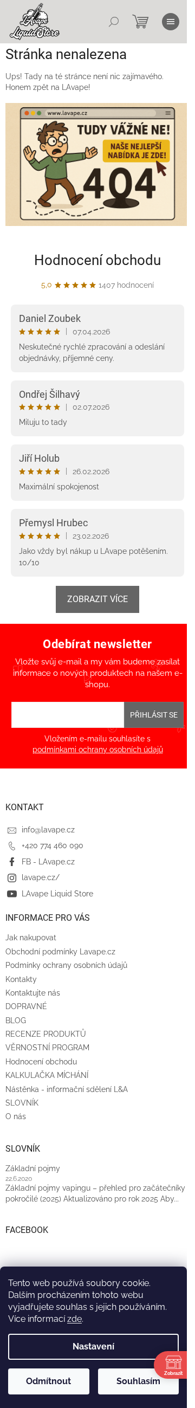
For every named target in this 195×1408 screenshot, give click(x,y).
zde (74, 1319)
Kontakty (21, 979)
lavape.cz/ (41, 877)
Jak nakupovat (30, 937)
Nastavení (93, 1346)
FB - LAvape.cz (48, 861)
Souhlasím (138, 1381)
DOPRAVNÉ (26, 1006)
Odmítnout (48, 1381)
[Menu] (170, 22)
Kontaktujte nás (32, 993)
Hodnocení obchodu (97, 260)
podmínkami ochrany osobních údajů (97, 749)
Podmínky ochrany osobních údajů (66, 965)
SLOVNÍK (21, 1103)
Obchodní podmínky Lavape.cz (60, 951)
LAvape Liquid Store (57, 893)
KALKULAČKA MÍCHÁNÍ (46, 1075)
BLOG (15, 1020)
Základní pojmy (32, 1168)
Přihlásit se (154, 715)
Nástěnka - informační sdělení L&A (66, 1089)
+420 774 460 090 (52, 845)
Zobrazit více (97, 599)
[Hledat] (114, 22)
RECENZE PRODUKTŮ (45, 1034)
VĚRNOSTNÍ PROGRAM (47, 1047)
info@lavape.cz (48, 829)
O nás (15, 1116)
